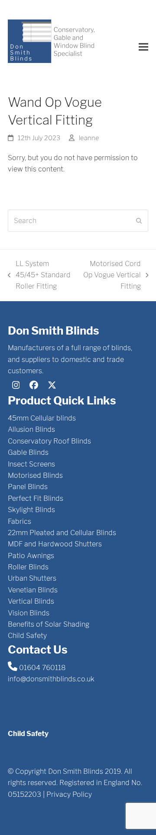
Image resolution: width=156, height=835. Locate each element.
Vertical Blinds (31, 601)
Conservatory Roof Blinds (49, 441)
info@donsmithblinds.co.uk (51, 679)
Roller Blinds (28, 567)
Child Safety (27, 635)
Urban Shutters (32, 578)
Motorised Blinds (35, 475)
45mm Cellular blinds (42, 418)
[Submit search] (139, 221)
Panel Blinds (28, 487)
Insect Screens (31, 464)
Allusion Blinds (31, 429)
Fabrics (19, 521)
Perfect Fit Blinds (35, 498)
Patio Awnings (31, 556)
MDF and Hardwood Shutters (55, 544)
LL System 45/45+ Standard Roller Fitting (39, 276)
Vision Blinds (28, 613)
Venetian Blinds (33, 590)
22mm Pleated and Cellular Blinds (62, 533)
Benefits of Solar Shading (48, 624)
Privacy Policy (69, 794)
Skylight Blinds (31, 510)
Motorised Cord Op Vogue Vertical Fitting (111, 276)
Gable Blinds (28, 452)
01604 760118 (42, 668)
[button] (143, 46)
